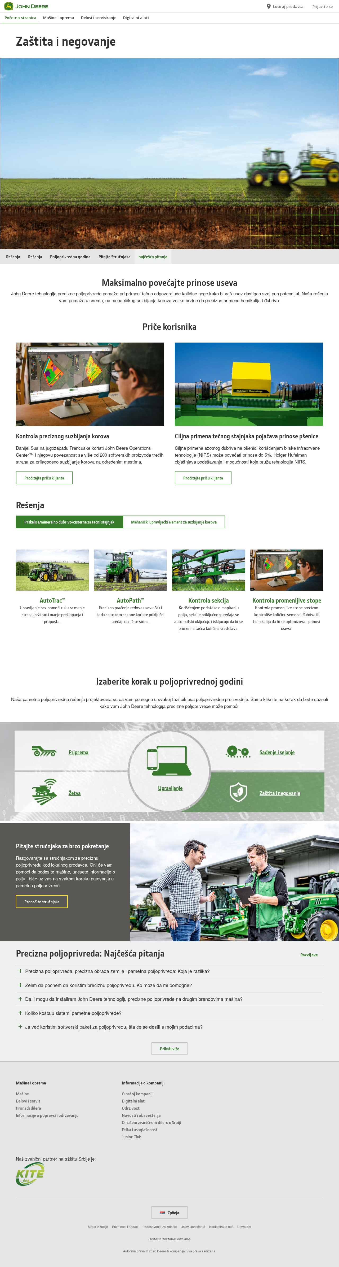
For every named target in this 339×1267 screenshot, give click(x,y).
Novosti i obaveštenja (141, 1115)
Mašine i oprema (58, 17)
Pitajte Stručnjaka (115, 256)
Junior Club (131, 1136)
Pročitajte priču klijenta (48, 479)
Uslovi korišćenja (193, 1226)
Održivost (131, 1108)
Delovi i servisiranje (98, 17)
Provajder (244, 1226)
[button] (16, 245)
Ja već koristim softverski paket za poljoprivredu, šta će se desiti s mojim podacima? (114, 1027)
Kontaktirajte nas (221, 1226)
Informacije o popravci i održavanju (47, 1115)
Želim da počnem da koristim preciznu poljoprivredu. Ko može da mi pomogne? (108, 985)
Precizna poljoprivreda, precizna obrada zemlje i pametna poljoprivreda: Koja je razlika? (117, 971)
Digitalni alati (136, 17)
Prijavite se (323, 6)
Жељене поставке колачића (169, 1238)
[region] (169, 245)
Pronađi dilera (28, 1108)
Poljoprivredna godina (70, 256)
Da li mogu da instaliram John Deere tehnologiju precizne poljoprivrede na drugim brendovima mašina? (134, 999)
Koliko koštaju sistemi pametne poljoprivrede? (73, 1013)
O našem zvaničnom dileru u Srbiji (151, 1122)
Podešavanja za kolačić (159, 1226)
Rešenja (13, 256)
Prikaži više (169, 1048)
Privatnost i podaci (125, 1226)
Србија (173, 1212)
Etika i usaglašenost (139, 1129)
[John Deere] (29, 6)
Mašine (22, 1093)
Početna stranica (20, 17)
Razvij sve (309, 954)
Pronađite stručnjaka (46, 903)
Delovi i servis (28, 1101)
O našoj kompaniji (138, 1093)
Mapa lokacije (98, 1226)
